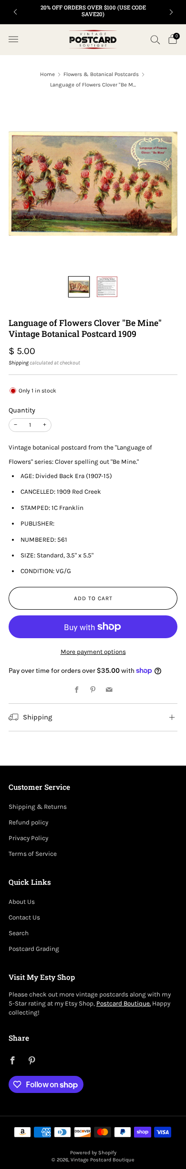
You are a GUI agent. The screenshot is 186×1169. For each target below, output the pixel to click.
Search (19, 933)
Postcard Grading (34, 948)
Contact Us (24, 917)
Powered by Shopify (93, 1153)
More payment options (93, 651)
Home (47, 74)
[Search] (155, 39)
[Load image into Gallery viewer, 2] (107, 286)
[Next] (171, 12)
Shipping (19, 362)
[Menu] (13, 39)
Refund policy (28, 822)
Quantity (22, 410)
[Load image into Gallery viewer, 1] (79, 286)
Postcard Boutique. (123, 1003)
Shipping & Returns (38, 806)
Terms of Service (33, 853)
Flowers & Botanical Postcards (101, 74)
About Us (22, 901)
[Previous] (15, 12)
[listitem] (93, 12)
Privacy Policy (28, 838)
